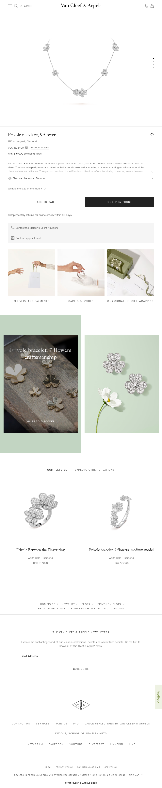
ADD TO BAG (45, 202)
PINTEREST (96, 744)
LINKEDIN (116, 744)
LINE (132, 744)
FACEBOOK (56, 744)
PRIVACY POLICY (64, 767)
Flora (86, 604)
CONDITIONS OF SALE (89, 767)
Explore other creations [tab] (95, 469)
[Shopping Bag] (152, 6)
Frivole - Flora (109, 604)
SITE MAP (134, 775)
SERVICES (43, 723)
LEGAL (48, 767)
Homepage (47, 604)
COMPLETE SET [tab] (58, 469)
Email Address (29, 656)
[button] (81, 69)
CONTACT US (21, 723)
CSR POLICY (111, 767)
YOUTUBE (76, 744)
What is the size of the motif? (25, 188)
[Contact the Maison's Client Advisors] (146, 6)
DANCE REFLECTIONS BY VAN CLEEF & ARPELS (117, 723)
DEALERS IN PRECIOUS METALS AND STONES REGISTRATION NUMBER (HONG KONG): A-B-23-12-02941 (69, 775)
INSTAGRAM (35, 744)
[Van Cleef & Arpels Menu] (10, 6)
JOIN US (61, 723)
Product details (40, 147)
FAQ (76, 723)
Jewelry (68, 604)
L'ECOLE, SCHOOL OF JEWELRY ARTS (81, 733)
